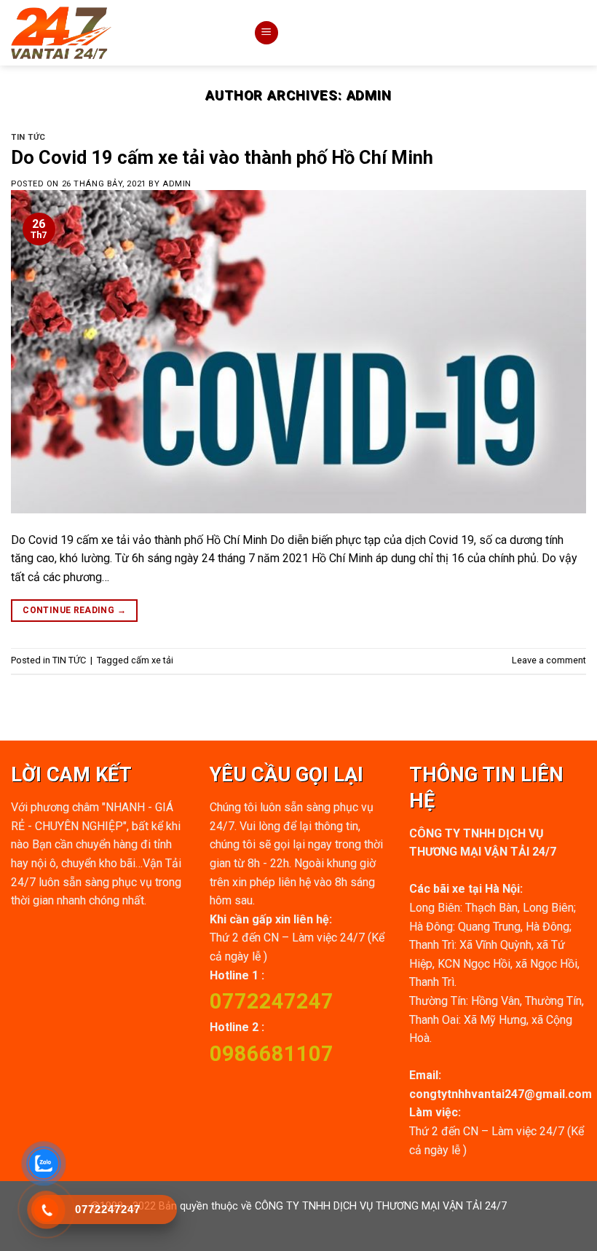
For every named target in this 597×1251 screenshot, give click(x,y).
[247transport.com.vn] (121, 33)
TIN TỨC (28, 137)
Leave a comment (549, 660)
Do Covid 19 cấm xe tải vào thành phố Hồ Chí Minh (222, 157)
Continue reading (74, 610)
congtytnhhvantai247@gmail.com (500, 1094)
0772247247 (271, 1001)
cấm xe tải (152, 660)
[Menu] (266, 33)
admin (369, 95)
